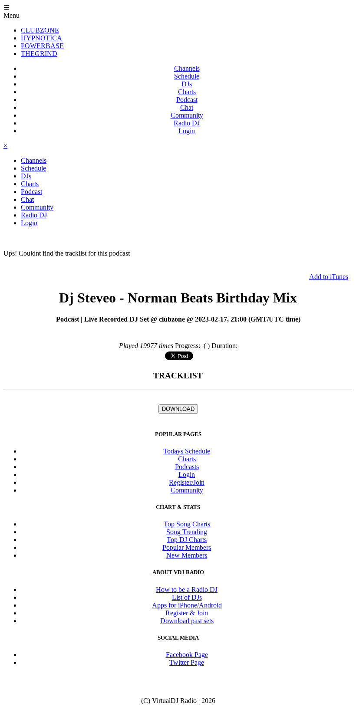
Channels (187, 68)
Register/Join (186, 482)
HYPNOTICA (41, 38)
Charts (187, 91)
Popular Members (186, 547)
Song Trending (186, 531)
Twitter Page (186, 662)
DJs (186, 84)
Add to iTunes (328, 276)
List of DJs (187, 597)
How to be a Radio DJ (187, 589)
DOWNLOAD (178, 409)
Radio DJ (187, 123)
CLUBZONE (40, 30)
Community (187, 115)
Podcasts (187, 466)
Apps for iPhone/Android (187, 605)
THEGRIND (39, 53)
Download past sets (187, 620)
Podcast (187, 99)
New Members (186, 555)
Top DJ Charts (187, 539)
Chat (186, 107)
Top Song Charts (187, 524)
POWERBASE (42, 45)
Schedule (186, 76)
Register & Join (186, 613)
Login (186, 131)
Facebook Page (187, 654)
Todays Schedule (186, 451)
